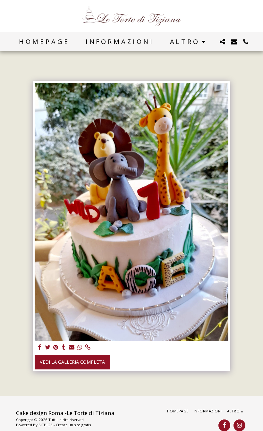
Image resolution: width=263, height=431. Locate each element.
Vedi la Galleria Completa (72, 362)
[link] (87, 347)
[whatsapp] (79, 347)
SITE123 (45, 424)
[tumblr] (64, 347)
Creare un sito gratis (73, 424)
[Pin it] (56, 347)
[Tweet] (48, 347)
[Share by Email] (72, 347)
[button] (222, 41)
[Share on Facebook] (40, 347)
